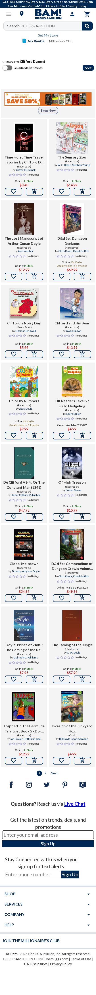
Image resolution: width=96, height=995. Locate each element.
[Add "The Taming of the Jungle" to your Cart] (82, 679)
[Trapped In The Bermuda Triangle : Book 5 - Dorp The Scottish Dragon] (24, 706)
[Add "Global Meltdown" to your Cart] (34, 598)
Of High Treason (72, 482)
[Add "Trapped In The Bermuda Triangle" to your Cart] (34, 761)
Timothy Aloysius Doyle (26, 571)
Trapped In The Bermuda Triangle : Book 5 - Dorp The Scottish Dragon (24, 729)
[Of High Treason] (72, 463)
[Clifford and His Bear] (72, 304)
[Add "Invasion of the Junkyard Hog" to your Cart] (82, 761)
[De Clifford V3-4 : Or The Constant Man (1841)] (24, 463)
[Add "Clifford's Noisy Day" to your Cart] (34, 354)
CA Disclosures (36, 964)
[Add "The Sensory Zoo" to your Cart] (82, 192)
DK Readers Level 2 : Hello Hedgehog (72, 403)
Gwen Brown (73, 330)
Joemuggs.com (56, 959)
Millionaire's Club (60, 41)
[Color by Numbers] (24, 381)
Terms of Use (81, 959)
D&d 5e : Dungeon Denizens (72, 240)
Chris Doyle (65, 251)
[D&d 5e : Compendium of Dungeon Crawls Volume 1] (72, 544)
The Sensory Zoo (72, 157)
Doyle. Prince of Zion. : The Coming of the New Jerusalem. (24, 647)
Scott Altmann (79, 739)
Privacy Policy (61, 964)
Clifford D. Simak (25, 170)
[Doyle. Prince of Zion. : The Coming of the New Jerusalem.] (24, 625)
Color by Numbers (24, 401)
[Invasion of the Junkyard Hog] (72, 706)
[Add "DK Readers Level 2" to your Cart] (82, 435)
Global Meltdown (24, 563)
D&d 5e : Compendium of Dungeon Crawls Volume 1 (72, 566)
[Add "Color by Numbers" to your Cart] (34, 435)
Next (54, 773)
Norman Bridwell (25, 330)
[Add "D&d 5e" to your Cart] (82, 276)
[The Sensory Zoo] (72, 138)
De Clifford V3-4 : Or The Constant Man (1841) (24, 484)
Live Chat (75, 804)
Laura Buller (73, 413)
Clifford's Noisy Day (24, 323)
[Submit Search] (87, 26)
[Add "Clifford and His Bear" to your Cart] (82, 354)
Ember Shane (73, 490)
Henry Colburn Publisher (25, 495)
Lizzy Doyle (25, 408)
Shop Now (48, 110)
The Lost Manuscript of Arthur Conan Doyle (24, 240)
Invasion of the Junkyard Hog (72, 728)
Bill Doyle (64, 739)
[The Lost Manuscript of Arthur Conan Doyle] (24, 219)
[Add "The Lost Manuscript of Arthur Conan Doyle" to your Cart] (34, 276)
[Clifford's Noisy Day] (24, 304)
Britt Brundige (32, 739)
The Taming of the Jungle (72, 645)
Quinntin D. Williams (25, 657)
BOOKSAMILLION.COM (23, 959)
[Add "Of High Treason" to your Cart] (82, 517)
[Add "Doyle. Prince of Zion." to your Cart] (34, 679)
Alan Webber (25, 251)
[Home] (48, 14)
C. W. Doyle (73, 652)
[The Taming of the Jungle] (72, 625)
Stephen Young (81, 165)
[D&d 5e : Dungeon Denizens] (72, 219)
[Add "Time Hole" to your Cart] (34, 192)
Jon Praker (16, 739)
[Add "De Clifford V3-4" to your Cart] (34, 517)
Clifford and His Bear (72, 323)
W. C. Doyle (64, 165)
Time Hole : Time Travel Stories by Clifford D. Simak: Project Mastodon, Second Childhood (24, 160)
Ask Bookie (36, 41)
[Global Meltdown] (24, 544)
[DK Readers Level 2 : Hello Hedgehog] (72, 381)
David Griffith (81, 251)
